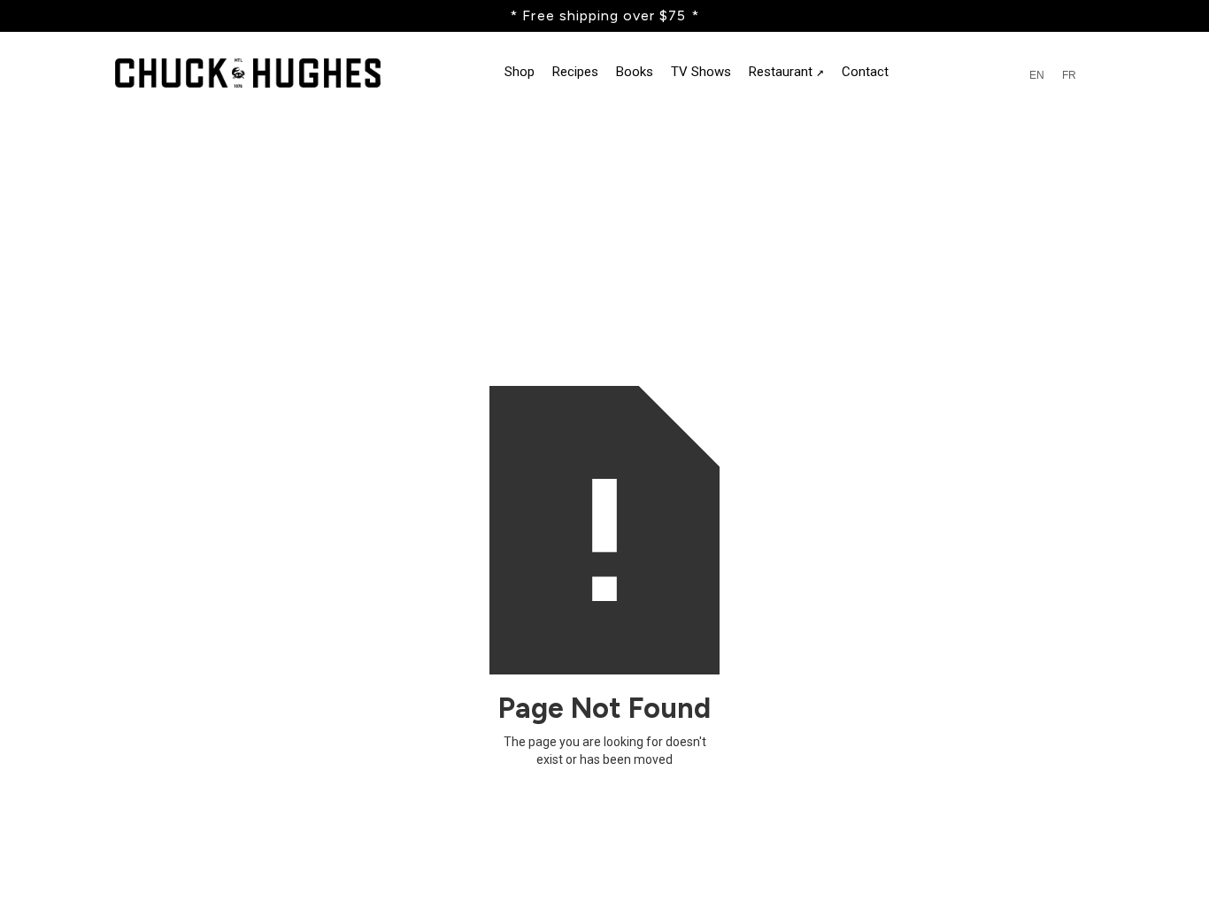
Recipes (575, 72)
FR (1069, 75)
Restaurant (786, 72)
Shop (519, 72)
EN (1036, 75)
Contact (865, 72)
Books (634, 72)
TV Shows (701, 72)
